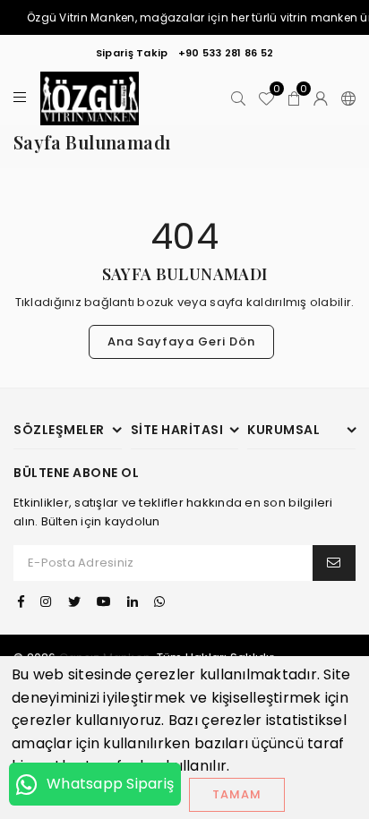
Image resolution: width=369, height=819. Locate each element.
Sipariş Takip (131, 53)
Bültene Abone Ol (76, 473)
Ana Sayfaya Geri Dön (181, 341)
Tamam (237, 794)
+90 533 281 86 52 (225, 53)
